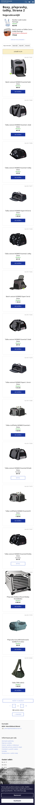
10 (26, 706)
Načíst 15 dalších (18, 701)
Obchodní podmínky (8, 741)
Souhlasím (17, 801)
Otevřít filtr (18, 51)
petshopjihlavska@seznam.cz (12, 728)
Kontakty (4, 751)
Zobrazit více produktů (17, 39)
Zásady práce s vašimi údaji (10, 753)
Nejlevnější (15, 45)
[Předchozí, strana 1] (14, 706)
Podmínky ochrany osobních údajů (12, 747)
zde (25, 791)
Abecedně (27, 45)
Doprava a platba (7, 743)
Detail (18, 478)
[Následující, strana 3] (22, 706)
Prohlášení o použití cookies (10, 749)
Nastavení (17, 795)
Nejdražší (21, 45)
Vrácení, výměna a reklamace (10, 745)
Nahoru (18, 714)
